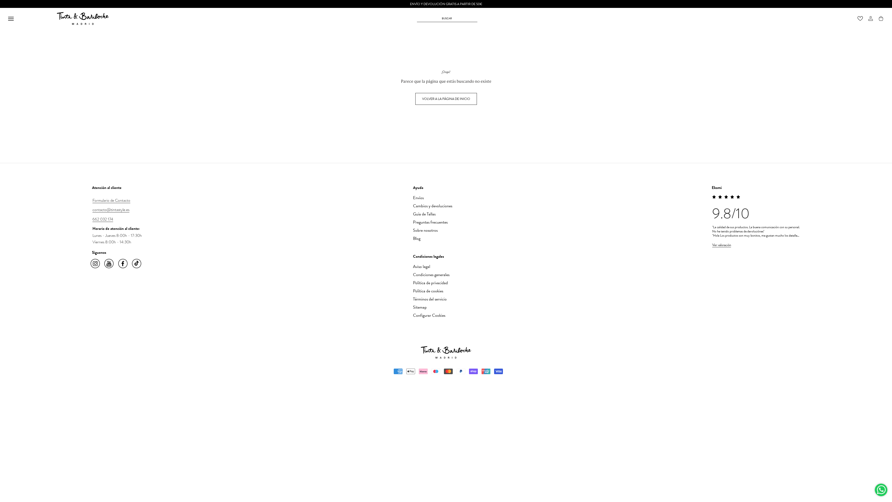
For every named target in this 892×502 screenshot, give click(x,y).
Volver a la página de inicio (446, 98)
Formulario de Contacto (111, 200)
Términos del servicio (430, 299)
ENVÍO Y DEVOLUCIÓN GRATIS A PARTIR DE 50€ (446, 4)
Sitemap (420, 307)
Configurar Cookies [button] (429, 315)
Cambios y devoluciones (432, 205)
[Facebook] (123, 264)
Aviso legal (421, 266)
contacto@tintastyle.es (110, 209)
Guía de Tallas (424, 214)
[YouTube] (109, 264)
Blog (416, 238)
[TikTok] (137, 264)
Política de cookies (428, 291)
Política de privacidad (430, 282)
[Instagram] (96, 264)
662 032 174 (102, 219)
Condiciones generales (431, 274)
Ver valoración (721, 245)
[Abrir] (11, 18)
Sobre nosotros (425, 230)
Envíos (418, 197)
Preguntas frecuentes (430, 222)
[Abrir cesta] (881, 18)
